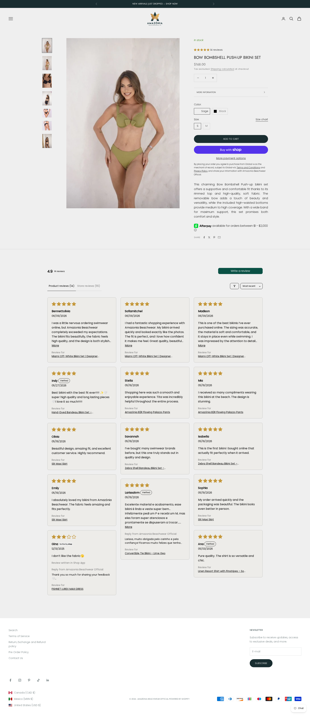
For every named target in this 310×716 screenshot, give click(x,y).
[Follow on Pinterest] (29, 680)
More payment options (231, 158)
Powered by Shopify (179, 698)
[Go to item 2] (47, 63)
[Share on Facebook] (204, 237)
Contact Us (16, 658)
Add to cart (231, 139)
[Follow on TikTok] (38, 680)
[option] (55, 693)
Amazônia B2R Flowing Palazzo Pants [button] (147, 412)
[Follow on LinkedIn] (48, 680)
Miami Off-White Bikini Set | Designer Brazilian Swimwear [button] (75, 356)
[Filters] (234, 286)
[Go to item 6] (47, 126)
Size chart (262, 119)
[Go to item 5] (47, 113)
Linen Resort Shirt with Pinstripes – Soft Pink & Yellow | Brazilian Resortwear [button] (222, 571)
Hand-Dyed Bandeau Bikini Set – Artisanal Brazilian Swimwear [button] (72, 412)
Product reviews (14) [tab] (61, 286)
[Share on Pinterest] (214, 237)
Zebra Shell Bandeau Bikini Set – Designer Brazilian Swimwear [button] (144, 468)
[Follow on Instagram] (20, 680)
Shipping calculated (222, 69)
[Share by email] (219, 237)
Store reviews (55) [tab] (88, 286)
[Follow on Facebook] (10, 680)
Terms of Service (19, 636)
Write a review (240, 271)
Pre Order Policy (19, 652)
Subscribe (261, 663)
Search (13, 630)
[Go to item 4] (47, 98)
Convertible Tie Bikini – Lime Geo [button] (145, 553)
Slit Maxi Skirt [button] (59, 464)
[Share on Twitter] (209, 237)
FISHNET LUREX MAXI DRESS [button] (67, 589)
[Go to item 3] (47, 80)
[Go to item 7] (47, 141)
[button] (202, 50)
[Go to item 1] (47, 45)
